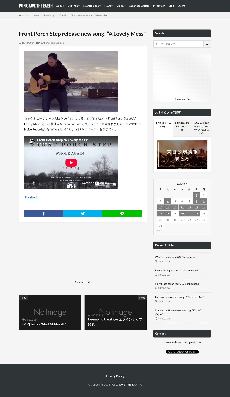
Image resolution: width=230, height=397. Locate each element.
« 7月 (160, 229)
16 (203, 207)
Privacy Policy (115, 376)
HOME (25, 15)
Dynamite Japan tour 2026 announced (176, 270)
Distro (181, 5)
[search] (207, 44)
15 (196, 207)
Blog (171, 5)
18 (167, 213)
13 (182, 207)
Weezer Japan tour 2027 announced (175, 257)
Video (120, 5)
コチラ (88, 124)
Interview (159, 5)
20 (182, 213)
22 (196, 213)
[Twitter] (83, 213)
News (107, 5)
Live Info (73, 5)
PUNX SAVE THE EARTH (36, 6)
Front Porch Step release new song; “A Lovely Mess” (84, 15)
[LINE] (122, 213)
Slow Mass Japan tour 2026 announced (177, 283)
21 (189, 213)
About (60, 5)
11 (167, 207)
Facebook (31, 197)
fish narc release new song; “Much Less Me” (179, 297)
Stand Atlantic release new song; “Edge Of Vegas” (178, 312)
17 (160, 213)
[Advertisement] (50, 255)
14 (189, 207)
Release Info (57, 42)
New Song (49, 15)
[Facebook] (43, 213)
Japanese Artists (139, 5)
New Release (91, 5)
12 (174, 207)
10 (160, 207)
